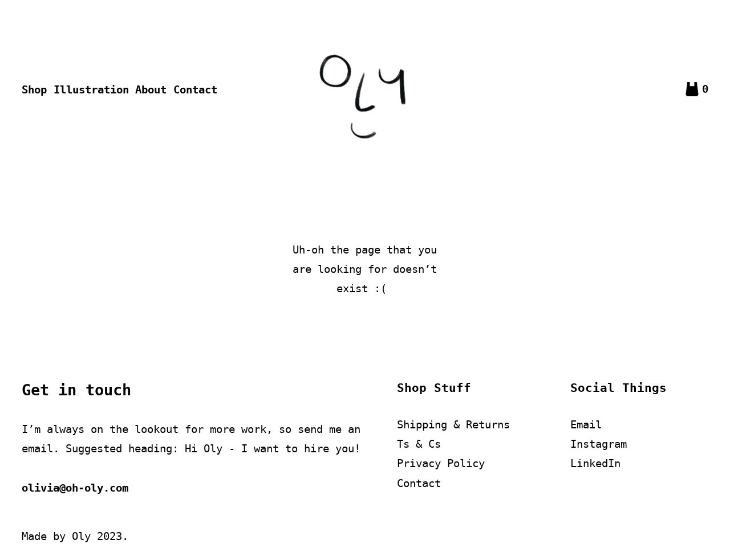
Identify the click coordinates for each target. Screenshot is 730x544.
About (151, 89)
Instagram (598, 443)
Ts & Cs (419, 443)
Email (586, 424)
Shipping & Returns (453, 424)
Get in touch (76, 390)
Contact (195, 89)
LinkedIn (595, 463)
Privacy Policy (441, 463)
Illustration (91, 89)
